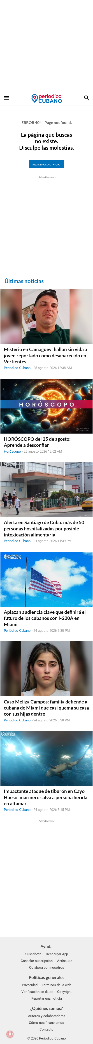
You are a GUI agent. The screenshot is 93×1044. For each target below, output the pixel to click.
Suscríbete (33, 954)
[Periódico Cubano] (46, 98)
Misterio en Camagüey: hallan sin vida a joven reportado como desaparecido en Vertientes (45, 355)
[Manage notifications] (10, 1034)
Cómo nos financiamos (46, 1023)
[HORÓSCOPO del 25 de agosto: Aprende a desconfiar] (46, 406)
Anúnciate (64, 961)
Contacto (46, 1029)
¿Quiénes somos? (46, 1008)
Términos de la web (56, 985)
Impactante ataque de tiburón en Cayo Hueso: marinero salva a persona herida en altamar (45, 797)
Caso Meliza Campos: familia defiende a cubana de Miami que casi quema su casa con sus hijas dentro (46, 708)
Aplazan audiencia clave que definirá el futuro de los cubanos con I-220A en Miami (45, 618)
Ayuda (46, 946)
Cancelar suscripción (37, 961)
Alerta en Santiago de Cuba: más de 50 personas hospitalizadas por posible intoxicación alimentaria (44, 528)
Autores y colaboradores (46, 1016)
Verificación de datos (37, 992)
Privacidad (29, 985)
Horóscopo (12, 451)
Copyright (64, 992)
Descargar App (57, 954)
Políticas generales (46, 977)
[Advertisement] (46, 46)
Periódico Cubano (17, 368)
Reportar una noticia (46, 998)
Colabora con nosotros (46, 968)
